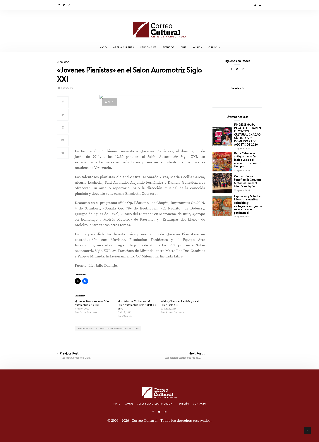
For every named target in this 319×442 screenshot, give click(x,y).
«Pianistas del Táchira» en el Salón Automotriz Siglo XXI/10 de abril (137, 305)
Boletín (184, 403)
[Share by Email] (62, 140)
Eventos (168, 47)
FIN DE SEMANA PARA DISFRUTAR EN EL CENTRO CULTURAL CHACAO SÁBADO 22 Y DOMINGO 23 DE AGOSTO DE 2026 (247, 135)
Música (197, 47)
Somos (129, 403)
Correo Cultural (144, 420)
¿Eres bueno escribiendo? (154, 403)
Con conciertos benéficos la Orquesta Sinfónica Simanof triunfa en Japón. (247, 181)
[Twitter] (64, 5)
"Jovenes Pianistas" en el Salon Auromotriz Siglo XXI (107, 328)
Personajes (148, 47)
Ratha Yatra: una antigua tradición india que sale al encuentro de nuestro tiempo (247, 159)
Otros (213, 47)
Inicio (103, 47)
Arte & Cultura (123, 47)
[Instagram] (69, 5)
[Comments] (62, 153)
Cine (183, 47)
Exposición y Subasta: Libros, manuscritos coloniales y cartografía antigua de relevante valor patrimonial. (248, 204)
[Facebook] (59, 5)
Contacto (199, 403)
